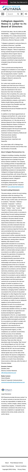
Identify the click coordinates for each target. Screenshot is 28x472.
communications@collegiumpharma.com (13, 382)
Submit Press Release (8, 466)
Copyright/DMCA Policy (9, 469)
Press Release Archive (16, 463)
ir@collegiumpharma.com (8, 372)
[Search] (18, 14)
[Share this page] (26, 13)
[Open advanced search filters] (21, 14)
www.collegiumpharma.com (16, 186)
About (7, 463)
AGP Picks (4, 2)
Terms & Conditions (20, 466)
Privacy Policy (22, 469)
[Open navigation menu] (2, 13)
